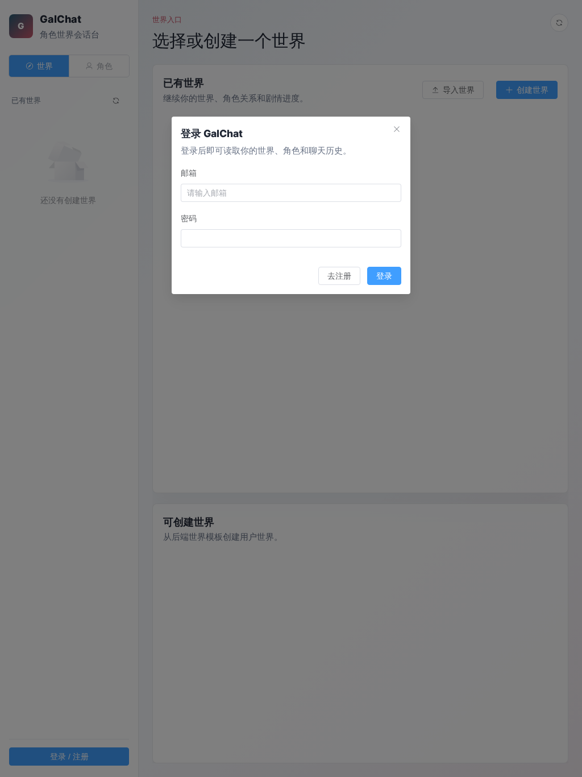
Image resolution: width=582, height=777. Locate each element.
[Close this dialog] (396, 130)
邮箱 (189, 172)
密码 (189, 218)
